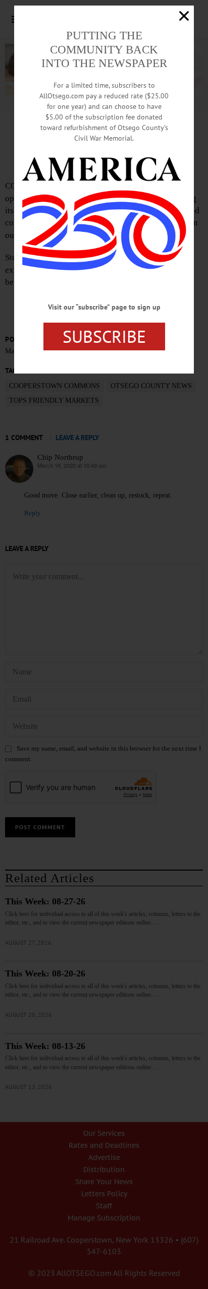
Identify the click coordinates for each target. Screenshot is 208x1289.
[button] (184, 16)
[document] (104, 644)
